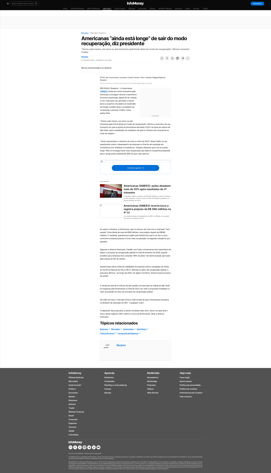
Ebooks (107, 393)
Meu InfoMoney (93, 8)
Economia (142, 8)
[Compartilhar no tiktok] (94, 447)
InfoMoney (75, 373)
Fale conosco (186, 396)
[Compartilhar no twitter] (172, 58)
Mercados (107, 8)
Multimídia (153, 373)
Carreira (72, 427)
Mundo (152, 8)
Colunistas (74, 435)
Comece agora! (134, 168)
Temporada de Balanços (127, 333)
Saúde (71, 431)
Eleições (131, 8)
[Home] (135, 3)
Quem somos (186, 381)
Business (178, 8)
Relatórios (109, 377)
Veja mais (185, 373)
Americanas (128, 329)
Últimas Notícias (77, 8)
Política (72, 389)
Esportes (73, 423)
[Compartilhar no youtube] (98, 447)
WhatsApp (152, 381)
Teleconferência (107, 333)
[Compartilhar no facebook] (167, 58)
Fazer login (185, 377)
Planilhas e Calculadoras (115, 385)
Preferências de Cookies (191, 393)
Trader (205, 8)
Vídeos (150, 389)
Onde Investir (119, 8)
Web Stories (152, 393)
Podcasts (151, 385)
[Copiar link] (188, 58)
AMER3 (104, 91)
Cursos (107, 389)
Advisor (196, 8)
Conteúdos (109, 381)
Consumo (73, 419)
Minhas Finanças (165, 8)
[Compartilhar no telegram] (183, 58)
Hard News (141, 329)
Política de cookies (188, 389)
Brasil (187, 8)
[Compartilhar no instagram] (70, 447)
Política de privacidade (190, 385)
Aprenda (109, 373)
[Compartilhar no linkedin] (177, 58)
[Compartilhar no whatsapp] (162, 58)
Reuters (84, 57)
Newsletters (257, 3)
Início (65, 8)
